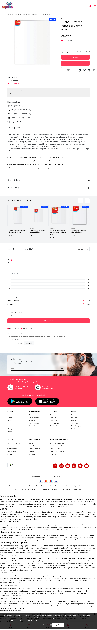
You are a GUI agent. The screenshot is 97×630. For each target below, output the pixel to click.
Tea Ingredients (55, 415)
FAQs (16, 489)
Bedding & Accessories (57, 451)
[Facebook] (55, 465)
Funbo (63, 19)
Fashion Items (76, 415)
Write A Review (48, 321)
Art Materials (27, 14)
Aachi (9, 426)
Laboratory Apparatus (57, 443)
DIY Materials (11, 451)
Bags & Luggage (76, 426)
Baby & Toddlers (34, 415)
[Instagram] (61, 465)
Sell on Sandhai (15, 94)
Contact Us (82, 486)
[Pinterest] (74, 465)
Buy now (75, 63)
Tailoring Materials (13, 443)
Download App (60, 486)
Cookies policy (32, 620)
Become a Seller (34, 486)
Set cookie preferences (41, 625)
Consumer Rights (72, 486)
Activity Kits (32, 420)
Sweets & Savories (55, 423)
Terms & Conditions (58, 489)
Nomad (9, 423)
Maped (9, 420)
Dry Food (53, 417)
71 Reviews (15, 83)
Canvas (35, 14)
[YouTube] (86, 465)
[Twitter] (80, 465)
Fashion (74, 420)
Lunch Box (32, 446)
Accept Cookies (58, 625)
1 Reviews (69, 40)
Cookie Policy (46, 489)
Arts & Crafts (17, 14)
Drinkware (32, 454)
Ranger (9, 434)
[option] (32, 42)
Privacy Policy (24, 489)
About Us (12, 486)
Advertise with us (22, 486)
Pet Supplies (75, 429)
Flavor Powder (54, 420)
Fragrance (74, 417)
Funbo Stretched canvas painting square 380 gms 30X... (58, 232)
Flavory (9, 429)
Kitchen (31, 443)
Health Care (54, 454)
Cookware (32, 451)
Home (9, 14)
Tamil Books (75, 423)
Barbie (9, 417)
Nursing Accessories (56, 446)
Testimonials (77, 489)
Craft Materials (12, 448)
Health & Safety (55, 448)
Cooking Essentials (56, 426)
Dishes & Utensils (34, 448)
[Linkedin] (67, 465)
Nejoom (15, 80)
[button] (90, 5)
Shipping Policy (35, 489)
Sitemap (68, 489)
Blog (42, 486)
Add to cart (75, 57)
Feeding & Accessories (36, 426)
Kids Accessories (34, 417)
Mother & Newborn (35, 423)
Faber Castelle (12, 415)
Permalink (29, 343)
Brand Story (50, 486)
